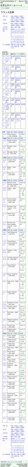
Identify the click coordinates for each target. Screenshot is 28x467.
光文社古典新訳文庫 (17, 58)
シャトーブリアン (4, 243)
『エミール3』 (8, 80)
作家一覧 (13, 44)
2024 (22, 119)
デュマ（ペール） (4, 60)
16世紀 (16, 16)
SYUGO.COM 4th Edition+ (7, 1)
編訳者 (12, 29)
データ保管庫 (6, 44)
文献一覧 (16, 46)
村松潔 (12, 71)
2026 (22, 56)
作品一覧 (19, 44)
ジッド (4, 347)
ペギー (4, 359)
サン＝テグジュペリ (4, 108)
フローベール (4, 67)
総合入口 (21, 1)
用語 (12, 27)
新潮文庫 (17, 71)
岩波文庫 (17, 104)
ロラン (4, 339)
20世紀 (22, 17)
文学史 (15, 132)
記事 (15, 27)
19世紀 (17, 17)
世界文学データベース (11, 5)
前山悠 (12, 56)
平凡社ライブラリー (17, 120)
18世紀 (12, 17)
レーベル (18, 29)
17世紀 (21, 16)
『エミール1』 (8, 115)
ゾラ (4, 312)
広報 (26, 2)
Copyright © (20, 464)
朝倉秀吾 (24, 465)
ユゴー (4, 281)
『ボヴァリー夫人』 (8, 67)
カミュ (4, 418)
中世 (12, 16)
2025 (22, 65)
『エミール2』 (8, 85)
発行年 (23, 29)
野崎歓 (12, 104)
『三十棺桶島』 (8, 100)
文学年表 (20, 132)
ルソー (4, 206)
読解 (19, 27)
